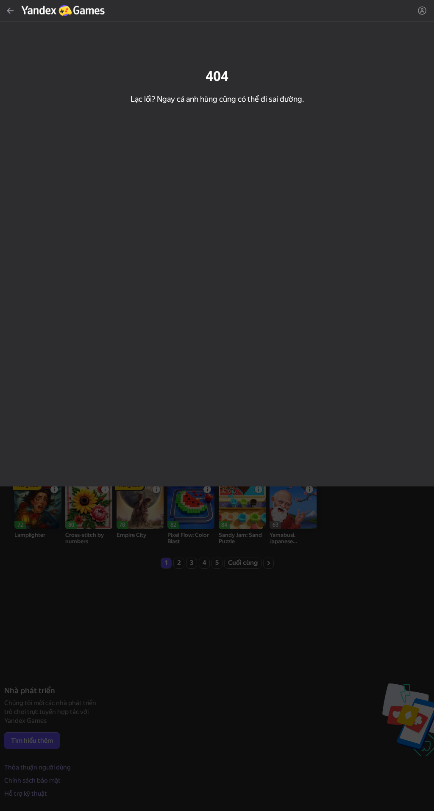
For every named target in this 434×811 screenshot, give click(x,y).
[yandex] (64, 10)
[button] (217, 405)
